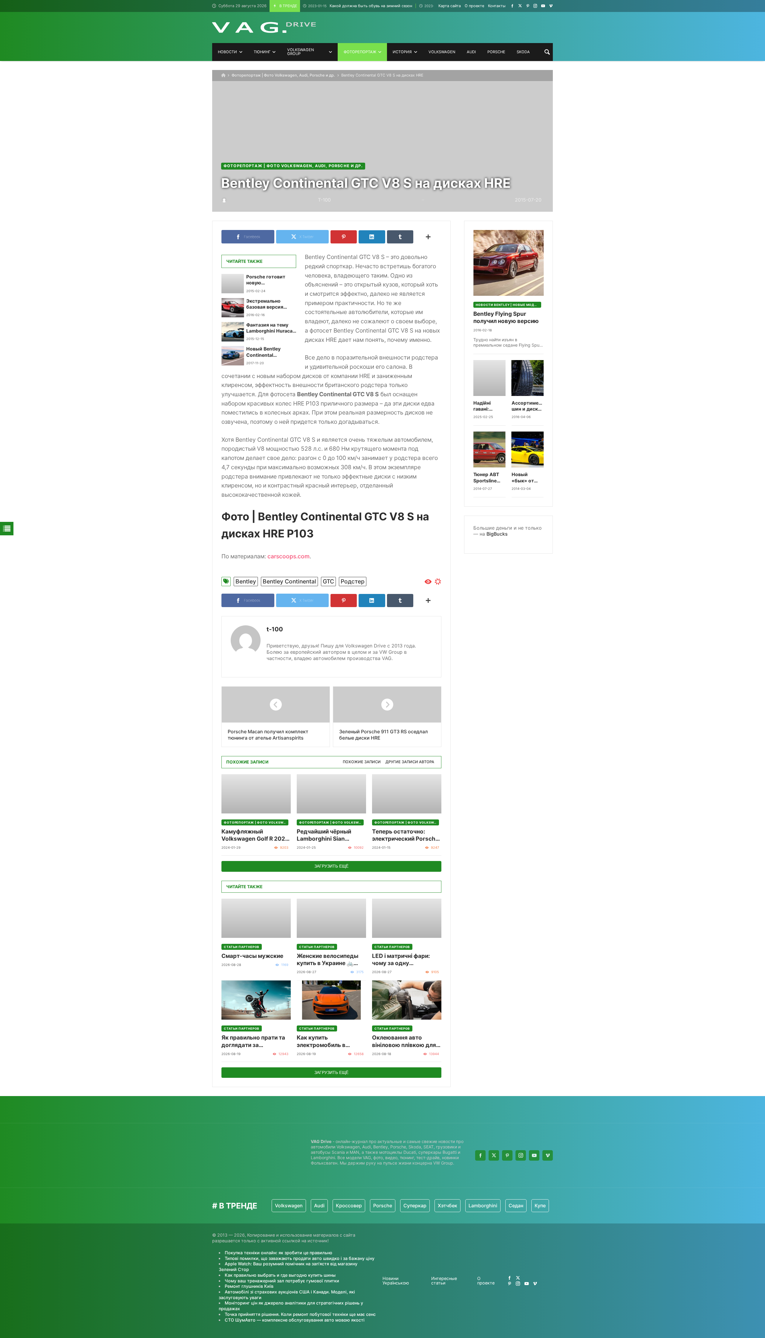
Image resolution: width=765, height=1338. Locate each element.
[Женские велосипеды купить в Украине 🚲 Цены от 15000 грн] (331, 918)
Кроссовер (308, 1206)
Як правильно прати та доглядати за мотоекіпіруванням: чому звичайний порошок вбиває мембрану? (253, 1041)
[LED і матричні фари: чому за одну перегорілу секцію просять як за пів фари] (406, 918)
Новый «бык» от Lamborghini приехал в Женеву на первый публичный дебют (526, 478)
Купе (498, 1206)
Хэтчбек (406, 1206)
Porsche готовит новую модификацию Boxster (265, 280)
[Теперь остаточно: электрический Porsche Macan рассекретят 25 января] (406, 793)
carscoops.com (288, 556)
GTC (328, 581)
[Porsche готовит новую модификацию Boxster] (232, 283)
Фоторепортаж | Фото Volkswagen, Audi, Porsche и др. (283, 75)
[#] (512, 6)
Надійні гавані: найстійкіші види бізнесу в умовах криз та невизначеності (489, 406)
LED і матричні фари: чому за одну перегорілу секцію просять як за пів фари (404, 960)
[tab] (361, 762)
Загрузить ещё (331, 866)
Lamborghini (441, 1206)
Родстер (353, 581)
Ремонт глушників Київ (249, 1286)
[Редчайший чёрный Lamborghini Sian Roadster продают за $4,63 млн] (331, 793)
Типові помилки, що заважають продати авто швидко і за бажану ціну (299, 1258)
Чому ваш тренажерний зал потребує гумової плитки (282, 1280)
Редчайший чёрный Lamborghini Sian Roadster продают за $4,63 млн (326, 835)
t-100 (275, 629)
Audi (278, 1206)
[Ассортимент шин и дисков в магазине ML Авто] (528, 378)
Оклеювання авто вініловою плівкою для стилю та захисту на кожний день (404, 1041)
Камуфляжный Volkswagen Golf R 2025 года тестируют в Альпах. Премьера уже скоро (255, 835)
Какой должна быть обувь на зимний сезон (360, 6)
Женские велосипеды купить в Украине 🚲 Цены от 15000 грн (327, 960)
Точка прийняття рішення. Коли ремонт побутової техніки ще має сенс (300, 1314)
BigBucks (497, 534)
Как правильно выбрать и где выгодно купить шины (280, 1275)
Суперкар (373, 1206)
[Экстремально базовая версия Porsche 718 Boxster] (232, 307)
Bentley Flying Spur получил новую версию (506, 317)
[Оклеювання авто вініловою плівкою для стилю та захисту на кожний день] (406, 999)
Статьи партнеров (241, 947)
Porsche (341, 1206)
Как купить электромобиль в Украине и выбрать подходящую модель (327, 1041)
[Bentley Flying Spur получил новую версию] (508, 263)
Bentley (245, 581)
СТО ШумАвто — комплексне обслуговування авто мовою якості (295, 1319)
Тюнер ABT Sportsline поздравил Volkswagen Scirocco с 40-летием (487, 478)
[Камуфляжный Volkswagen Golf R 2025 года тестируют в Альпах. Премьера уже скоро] (256, 793)
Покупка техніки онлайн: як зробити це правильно (278, 1252)
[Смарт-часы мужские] (256, 918)
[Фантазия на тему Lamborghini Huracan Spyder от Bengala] (232, 331)
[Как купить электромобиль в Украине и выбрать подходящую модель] (331, 999)
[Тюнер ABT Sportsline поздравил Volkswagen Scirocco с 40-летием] (489, 449)
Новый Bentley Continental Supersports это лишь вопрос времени (265, 352)
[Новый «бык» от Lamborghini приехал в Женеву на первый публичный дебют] (528, 449)
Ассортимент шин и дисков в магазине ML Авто (528, 406)
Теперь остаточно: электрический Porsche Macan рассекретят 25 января (405, 835)
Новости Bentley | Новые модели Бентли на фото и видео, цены (508, 305)
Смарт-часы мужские (252, 956)
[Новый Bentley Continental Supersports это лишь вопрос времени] (232, 355)
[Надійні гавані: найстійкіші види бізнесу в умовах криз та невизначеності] (489, 378)
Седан (474, 1206)
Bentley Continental (289, 581)
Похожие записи (362, 762)
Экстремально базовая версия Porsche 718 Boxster (269, 304)
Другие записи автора (409, 762)
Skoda (523, 1206)
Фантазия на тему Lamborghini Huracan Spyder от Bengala (271, 328)
